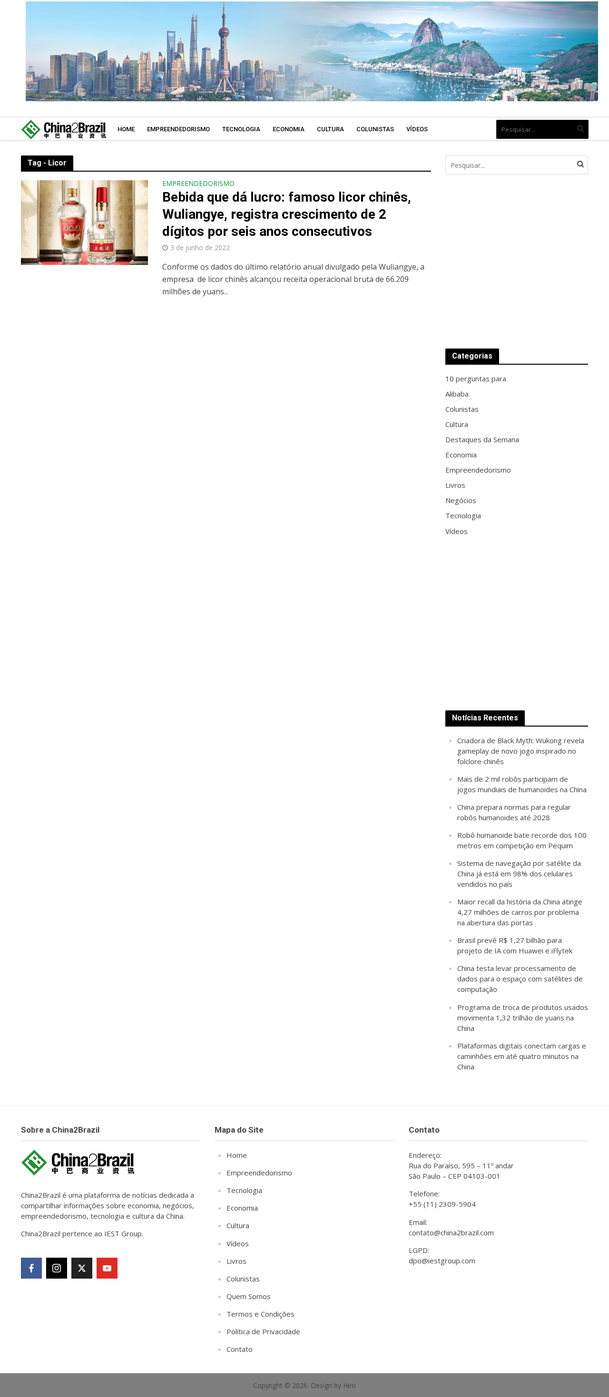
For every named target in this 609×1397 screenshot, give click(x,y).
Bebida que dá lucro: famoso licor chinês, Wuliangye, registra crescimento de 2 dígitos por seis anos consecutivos (286, 214)
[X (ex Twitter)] (81, 1268)
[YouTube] (107, 1268)
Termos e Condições (260, 1314)
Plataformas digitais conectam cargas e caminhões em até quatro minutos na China (521, 1056)
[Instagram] (56, 1268)
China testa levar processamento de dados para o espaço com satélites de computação (520, 978)
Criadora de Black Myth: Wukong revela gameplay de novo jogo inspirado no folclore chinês (520, 751)
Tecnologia (241, 129)
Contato (239, 1349)
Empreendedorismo (178, 129)
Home (126, 129)
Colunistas (375, 129)
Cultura (330, 129)
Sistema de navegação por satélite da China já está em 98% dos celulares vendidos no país (519, 873)
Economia (288, 129)
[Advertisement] (516, 262)
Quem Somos (248, 1296)
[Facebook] (31, 1268)
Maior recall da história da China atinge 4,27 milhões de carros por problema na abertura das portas (519, 912)
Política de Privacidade (263, 1331)
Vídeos (417, 129)
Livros (236, 1261)
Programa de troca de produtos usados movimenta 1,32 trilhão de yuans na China (522, 1017)
